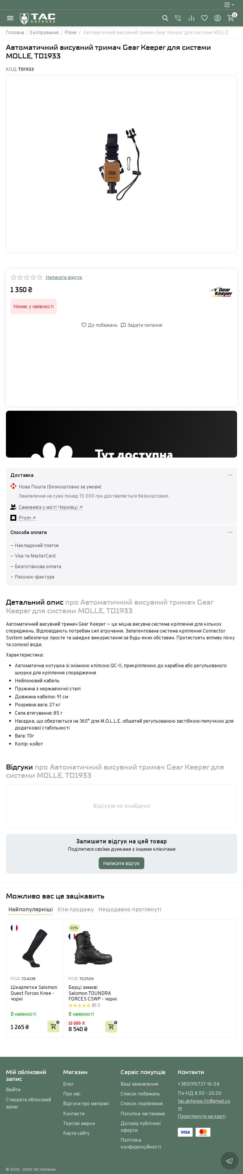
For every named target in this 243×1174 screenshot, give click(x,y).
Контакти (73, 1113)
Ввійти (13, 1089)
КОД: (11, 69)
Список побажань (140, 1093)
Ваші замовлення (139, 1083)
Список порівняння (142, 1103)
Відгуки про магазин (86, 1103)
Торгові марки (79, 1123)
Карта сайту (76, 1133)
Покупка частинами (143, 1113)
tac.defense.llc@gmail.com (204, 1104)
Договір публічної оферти (141, 1127)
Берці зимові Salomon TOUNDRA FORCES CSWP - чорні (92, 993)
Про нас (72, 1093)
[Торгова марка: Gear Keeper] (221, 290)
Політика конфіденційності (141, 1143)
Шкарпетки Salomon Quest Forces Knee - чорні (34, 993)
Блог (68, 1083)
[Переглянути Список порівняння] (191, 18)
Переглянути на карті (202, 1116)
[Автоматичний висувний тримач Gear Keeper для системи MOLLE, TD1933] (121, 164)
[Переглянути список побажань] (204, 18)
